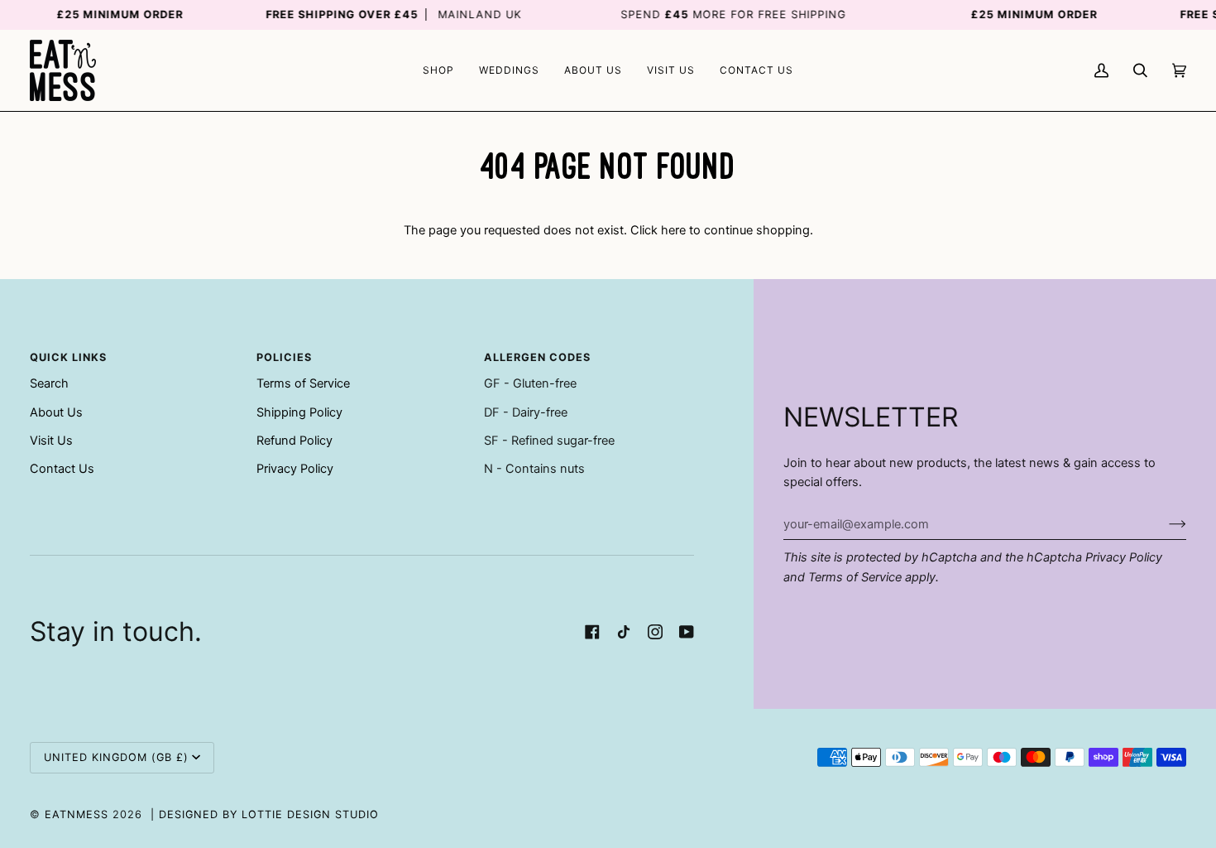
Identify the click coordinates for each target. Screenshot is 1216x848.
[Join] (1164, 524)
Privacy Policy (1123, 557)
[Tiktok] (623, 631)
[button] (438, 70)
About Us (56, 412)
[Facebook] (592, 631)
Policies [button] (284, 357)
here (673, 230)
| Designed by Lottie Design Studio (265, 814)
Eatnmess (76, 814)
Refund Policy (294, 440)
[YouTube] (686, 631)
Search (49, 383)
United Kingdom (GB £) (116, 757)
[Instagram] (655, 631)
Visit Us (51, 440)
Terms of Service (855, 577)
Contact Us (62, 468)
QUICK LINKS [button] (68, 357)
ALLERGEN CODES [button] (537, 357)
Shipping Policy (299, 412)
